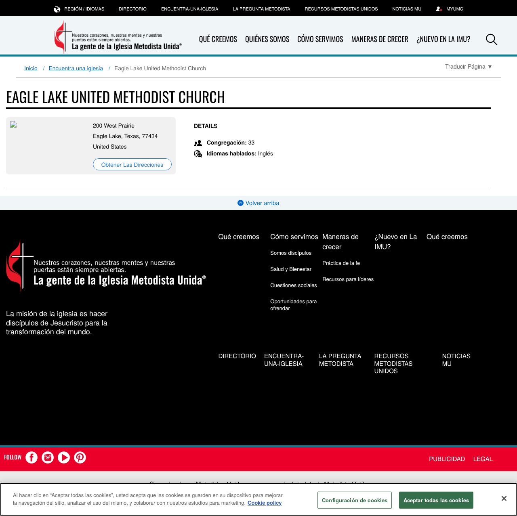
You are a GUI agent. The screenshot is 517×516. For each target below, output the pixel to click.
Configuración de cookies (354, 500)
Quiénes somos (267, 39)
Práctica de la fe (341, 262)
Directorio (133, 9)
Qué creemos (218, 39)
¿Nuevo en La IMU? (443, 39)
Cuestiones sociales (293, 285)
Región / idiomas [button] (84, 9)
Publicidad (447, 459)
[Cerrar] (504, 498)
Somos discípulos (290, 252)
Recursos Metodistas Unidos (341, 9)
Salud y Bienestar (290, 269)
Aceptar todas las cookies (436, 500)
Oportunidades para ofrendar (293, 304)
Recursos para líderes (348, 279)
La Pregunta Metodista (261, 9)
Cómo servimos (320, 39)
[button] (491, 39)
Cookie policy (265, 502)
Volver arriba (261, 203)
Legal (483, 459)
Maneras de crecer (379, 39)
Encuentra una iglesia (76, 68)
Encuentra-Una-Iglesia (190, 9)
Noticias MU (407, 9)
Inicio (31, 68)
